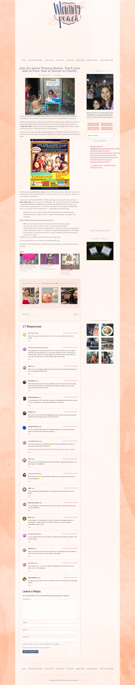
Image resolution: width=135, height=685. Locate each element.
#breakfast (94, 151)
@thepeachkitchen (96, 146)
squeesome (82, 680)
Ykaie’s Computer (67, 270)
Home (24, 60)
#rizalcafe (93, 160)
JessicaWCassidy (33, 441)
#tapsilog (93, 157)
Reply (29, 340)
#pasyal (109, 160)
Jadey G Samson (33, 473)
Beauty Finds (80, 60)
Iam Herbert (31, 333)
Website (25, 637)
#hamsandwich (105, 155)
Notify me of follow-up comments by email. (42, 644)
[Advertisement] (67, 44)
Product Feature (92, 60)
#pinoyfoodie (95, 155)
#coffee (113, 155)
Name (25, 622)
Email (25, 629)
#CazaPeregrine (109, 149)
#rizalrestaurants (112, 157)
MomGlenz (31, 563)
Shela (29, 459)
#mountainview (95, 153)
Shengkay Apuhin (33, 534)
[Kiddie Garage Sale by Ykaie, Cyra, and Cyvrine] (29, 259)
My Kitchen (60, 60)
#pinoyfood (102, 160)
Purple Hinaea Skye (47, 265)
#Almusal (117, 153)
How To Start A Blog (106, 60)
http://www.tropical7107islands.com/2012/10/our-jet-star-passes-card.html (51, 449)
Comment (26, 599)
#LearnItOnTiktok (107, 153)
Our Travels (69, 60)
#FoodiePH (106, 151)
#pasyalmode (95, 162)
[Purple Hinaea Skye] (49, 259)
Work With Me (49, 60)
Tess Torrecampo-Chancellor (36, 347)
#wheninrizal (101, 157)
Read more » (90, 119)
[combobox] (100, 135)
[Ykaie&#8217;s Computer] (70, 261)
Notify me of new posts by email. (37, 647)
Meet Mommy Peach (35, 60)
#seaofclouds (104, 162)
